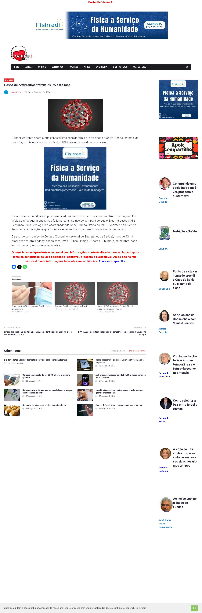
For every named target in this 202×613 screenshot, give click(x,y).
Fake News (73, 67)
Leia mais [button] (141, 608)
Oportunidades (120, 67)
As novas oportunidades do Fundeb (185, 503)
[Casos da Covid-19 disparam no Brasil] (75, 293)
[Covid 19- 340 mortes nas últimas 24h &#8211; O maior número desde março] (117, 293)
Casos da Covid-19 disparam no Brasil (71, 306)
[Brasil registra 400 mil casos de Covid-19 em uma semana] (32, 293)
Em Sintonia (101, 67)
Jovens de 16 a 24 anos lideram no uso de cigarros (119, 405)
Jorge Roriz (15, 92)
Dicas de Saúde (139, 67)
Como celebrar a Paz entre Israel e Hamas (185, 404)
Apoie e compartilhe (112, 261)
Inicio (16, 67)
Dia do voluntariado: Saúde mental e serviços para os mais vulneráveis (36, 360)
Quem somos (57, 67)
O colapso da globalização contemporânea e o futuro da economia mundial (185, 365)
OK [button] (194, 608)
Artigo (87, 67)
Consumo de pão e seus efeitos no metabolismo (44, 405)
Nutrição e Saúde (185, 231)
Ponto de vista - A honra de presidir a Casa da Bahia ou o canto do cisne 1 (185, 280)
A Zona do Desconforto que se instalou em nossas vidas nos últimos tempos (185, 457)
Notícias (29, 67)
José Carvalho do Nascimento (165, 523)
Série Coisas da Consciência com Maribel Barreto (185, 319)
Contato (42, 67)
